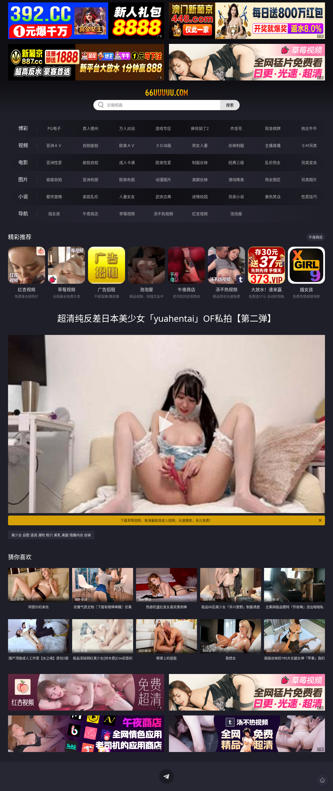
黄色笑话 (273, 196)
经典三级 (236, 162)
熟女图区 (273, 179)
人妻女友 (127, 196)
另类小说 (236, 196)
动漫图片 (163, 179)
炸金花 (236, 128)
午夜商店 (90, 213)
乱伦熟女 (273, 162)
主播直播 (273, 145)
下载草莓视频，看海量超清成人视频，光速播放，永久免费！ (166, 520)
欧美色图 (127, 179)
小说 (23, 196)
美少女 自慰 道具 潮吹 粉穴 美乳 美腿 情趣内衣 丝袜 (51, 535)
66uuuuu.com (166, 93)
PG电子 (54, 128)
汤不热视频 (163, 213)
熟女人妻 (200, 145)
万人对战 (127, 128)
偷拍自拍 (90, 162)
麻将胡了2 (200, 128)
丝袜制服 (236, 145)
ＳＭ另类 (309, 145)
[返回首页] (322, 780)
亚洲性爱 (54, 162)
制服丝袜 (200, 162)
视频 (23, 145)
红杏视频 (200, 213)
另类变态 (309, 162)
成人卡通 (127, 162)
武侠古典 (163, 196)
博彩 (23, 128)
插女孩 (54, 213)
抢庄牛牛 (309, 128)
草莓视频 (127, 213)
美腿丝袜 (200, 179)
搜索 (230, 105)
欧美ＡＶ (127, 145)
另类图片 (309, 179)
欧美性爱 (163, 162)
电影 (23, 162)
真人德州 (90, 128)
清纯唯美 (236, 179)
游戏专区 (163, 128)
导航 (23, 213)
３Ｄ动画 (163, 145)
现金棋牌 (273, 128)
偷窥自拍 (54, 179)
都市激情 (54, 196)
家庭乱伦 (90, 196)
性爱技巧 (309, 196)
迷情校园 (200, 196)
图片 (23, 179)
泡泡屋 (236, 213)
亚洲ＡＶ (54, 145)
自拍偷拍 (90, 145)
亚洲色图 (90, 179)
